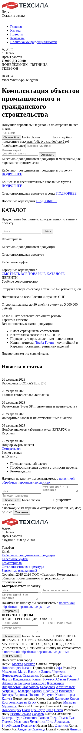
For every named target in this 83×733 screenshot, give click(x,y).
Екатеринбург (12, 718)
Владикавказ (22, 679)
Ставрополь (30, 687)
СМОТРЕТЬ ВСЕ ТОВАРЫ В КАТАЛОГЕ (33, 274)
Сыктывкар (31, 675)
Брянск (37, 691)
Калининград (65, 694)
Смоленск (30, 718)
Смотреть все (11, 448)
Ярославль (62, 721)
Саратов (38, 714)
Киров (74, 698)
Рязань (15, 714)
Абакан (60, 679)
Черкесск (59, 671)
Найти (47, 231)
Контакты (17, 38)
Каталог (16, 30)
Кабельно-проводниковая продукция (28, 555)
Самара (25, 714)
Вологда (8, 694)
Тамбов (43, 718)
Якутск (7, 679)
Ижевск (48, 679)
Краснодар (38, 683)
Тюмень (7, 721)
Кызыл (37, 679)
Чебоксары (9, 683)
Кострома (9, 702)
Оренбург (38, 710)
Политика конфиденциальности (33, 42)
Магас (22, 671)
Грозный (73, 679)
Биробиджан (11, 725)
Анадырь (24, 729)
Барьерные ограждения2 (19, 570)
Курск (32, 702)
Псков (58, 710)
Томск (63, 718)
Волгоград (66, 691)
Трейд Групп (44, 342)
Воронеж (21, 694)
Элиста (46, 671)
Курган (21, 702)
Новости (16, 34)
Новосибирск (11, 668)
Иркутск (48, 694)
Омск (26, 710)
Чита (49, 721)
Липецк (75, 729)
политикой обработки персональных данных (38, 480)
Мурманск (9, 706)
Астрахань (9, 691)
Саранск (66, 675)
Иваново (35, 694)
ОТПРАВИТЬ (11, 656)
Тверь (54, 718)
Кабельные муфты (15, 559)
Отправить (47, 154)
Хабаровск (47, 687)
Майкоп (29, 664)
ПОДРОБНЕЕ (12, 174)
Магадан (69, 702)
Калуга (7, 698)
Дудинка (61, 725)
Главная (16, 26)
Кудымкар (28, 725)
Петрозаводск (12, 675)
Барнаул (24, 683)
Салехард (38, 729)
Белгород (24, 691)
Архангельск (65, 687)
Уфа (59, 668)
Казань (27, 668)
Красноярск (55, 683)
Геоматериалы (12, 563)
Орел (49, 710)
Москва (17, 664)
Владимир (50, 691)
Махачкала (9, 671)
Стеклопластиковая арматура (23, 567)
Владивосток (11, 687)
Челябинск (38, 721)
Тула (72, 718)
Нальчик (34, 671)
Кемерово (62, 698)
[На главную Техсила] (25, 8)
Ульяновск (21, 721)
